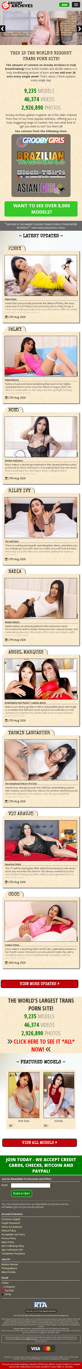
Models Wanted (10, 1264)
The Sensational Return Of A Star (21, 783)
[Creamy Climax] (41, 920)
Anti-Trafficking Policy (13, 1246)
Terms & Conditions (12, 1227)
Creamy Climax (12, 945)
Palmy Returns (12, 380)
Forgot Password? (11, 1223)
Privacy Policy (9, 1238)
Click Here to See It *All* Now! (44, 1045)
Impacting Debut (13, 864)
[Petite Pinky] (41, 274)
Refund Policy (9, 1230)
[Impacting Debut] (41, 839)
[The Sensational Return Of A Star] (41, 758)
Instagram (9, 1286)
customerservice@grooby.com (26, 1339)
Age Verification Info (12, 1249)
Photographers (9, 1268)
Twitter (5, 1283)
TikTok (7, 1294)
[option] (23, 1099)
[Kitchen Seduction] (41, 436)
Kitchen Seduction (14, 460)
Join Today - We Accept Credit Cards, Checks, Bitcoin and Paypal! (41, 1165)
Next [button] (78, 1099)
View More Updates (38, 984)
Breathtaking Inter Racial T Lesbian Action (25, 702)
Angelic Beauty (12, 622)
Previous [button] (3, 1099)
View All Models (38, 1143)
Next (79, 28)
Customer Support (11, 1219)
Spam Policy (8, 1242)
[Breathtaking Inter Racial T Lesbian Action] (41, 678)
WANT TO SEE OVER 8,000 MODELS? (41, 208)
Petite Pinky (10, 299)
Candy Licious (24, 1121)
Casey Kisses (58, 1121)
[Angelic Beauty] (41, 597)
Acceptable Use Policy (13, 1234)
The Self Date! (11, 541)
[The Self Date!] (41, 516)
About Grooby (8, 1272)
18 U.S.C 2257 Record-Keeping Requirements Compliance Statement (41, 1316)
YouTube (9, 1290)
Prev (2, 28)
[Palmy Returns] (41, 355)
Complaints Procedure (13, 1253)
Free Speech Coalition (47, 1311)
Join (64, 5)
